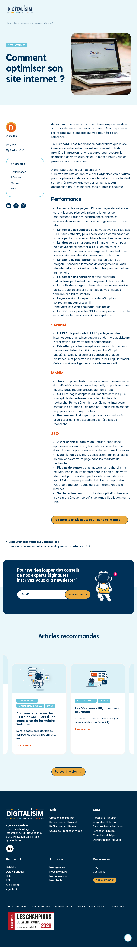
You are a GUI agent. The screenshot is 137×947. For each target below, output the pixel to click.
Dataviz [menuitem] (10, 876)
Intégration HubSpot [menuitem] (104, 822)
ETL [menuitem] (8, 880)
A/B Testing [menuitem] (13, 884)
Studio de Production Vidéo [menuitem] (65, 830)
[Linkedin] (8, 205)
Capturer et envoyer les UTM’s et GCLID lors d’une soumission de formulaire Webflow (35, 718)
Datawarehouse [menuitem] (15, 871)
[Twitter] (23, 205)
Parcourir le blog (66, 772)
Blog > (9, 23)
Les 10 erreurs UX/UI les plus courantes (97, 710)
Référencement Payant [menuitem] (63, 826)
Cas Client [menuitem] (99, 871)
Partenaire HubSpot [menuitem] (104, 817)
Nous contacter (105, 880)
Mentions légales (64, 906)
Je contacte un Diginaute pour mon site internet (87, 520)
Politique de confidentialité (92, 906)
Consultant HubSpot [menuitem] (104, 835)
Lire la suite (23, 745)
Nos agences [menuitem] (57, 867)
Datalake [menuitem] (11, 867)
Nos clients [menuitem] (55, 880)
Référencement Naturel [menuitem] (63, 822)
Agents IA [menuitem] (11, 889)
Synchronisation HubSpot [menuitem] (108, 826)
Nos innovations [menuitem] (58, 876)
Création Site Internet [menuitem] (61, 817)
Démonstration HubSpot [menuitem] (107, 839)
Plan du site (117, 906)
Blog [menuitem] (95, 867)
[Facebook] (16, 205)
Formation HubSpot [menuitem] (104, 830)
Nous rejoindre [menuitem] (58, 871)
